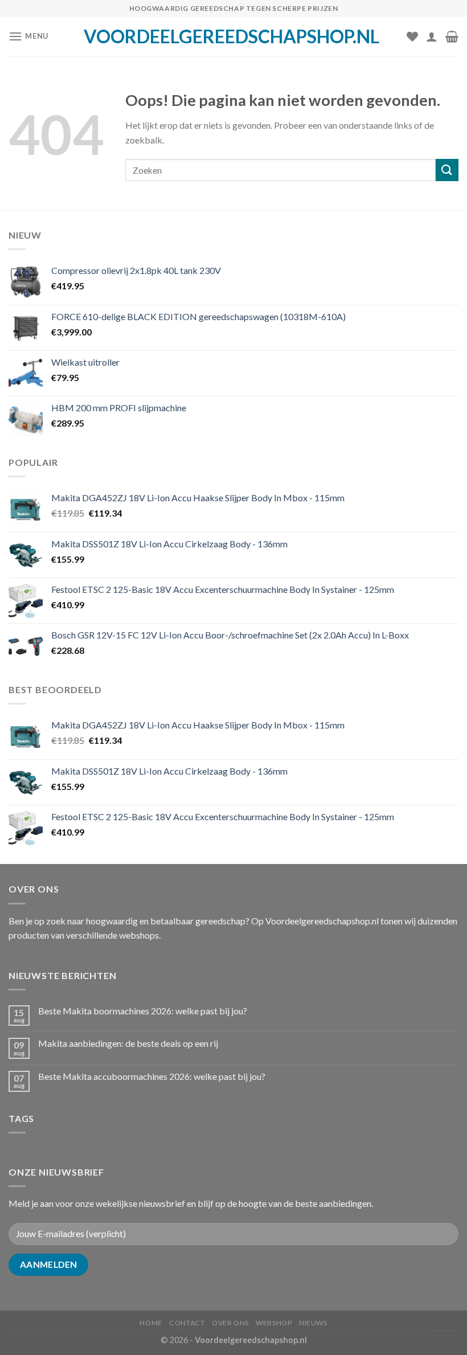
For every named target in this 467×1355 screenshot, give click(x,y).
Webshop (274, 1323)
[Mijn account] (431, 36)
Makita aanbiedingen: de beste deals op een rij (128, 1043)
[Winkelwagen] (451, 36)
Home (151, 1323)
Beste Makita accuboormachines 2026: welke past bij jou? (151, 1076)
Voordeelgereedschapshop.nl (231, 36)
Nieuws (313, 1323)
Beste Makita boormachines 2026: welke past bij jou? (142, 1010)
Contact (186, 1323)
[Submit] (447, 170)
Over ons (230, 1323)
